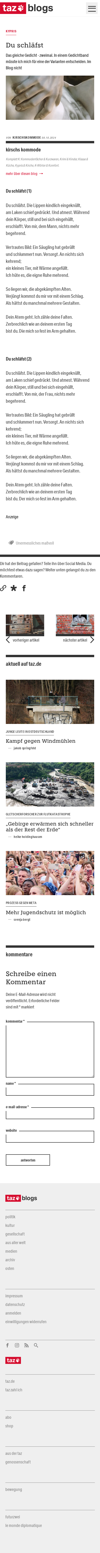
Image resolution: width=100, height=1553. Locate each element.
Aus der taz (13, 1453)
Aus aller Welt (15, 1242)
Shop (9, 1425)
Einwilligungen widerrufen (26, 1321)
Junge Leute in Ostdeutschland (30, 732)
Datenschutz (15, 1304)
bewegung (13, 1489)
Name (11, 1083)
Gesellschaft (15, 1233)
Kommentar (15, 1021)
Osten (9, 1268)
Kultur (10, 1225)
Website (11, 1130)
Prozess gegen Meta (21, 903)
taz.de (10, 1381)
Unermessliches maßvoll (35, 543)
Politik (10, 1216)
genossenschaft (18, 1461)
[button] (13, 588)
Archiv (10, 1259)
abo (8, 1417)
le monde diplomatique (23, 1525)
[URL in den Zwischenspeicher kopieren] (3, 588)
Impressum (14, 1295)
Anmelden (13, 1312)
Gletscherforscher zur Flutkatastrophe (38, 814)
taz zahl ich (13, 1389)
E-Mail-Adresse (17, 1107)
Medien (11, 1251)
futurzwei (12, 1516)
